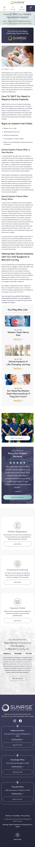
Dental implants (25, 296)
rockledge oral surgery (8, 302)
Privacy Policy (25, 815)
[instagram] (15, 721)
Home (5, 21)
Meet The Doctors (17, 438)
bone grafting (16, 296)
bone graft (8, 296)
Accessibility (16, 815)
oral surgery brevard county (23, 300)
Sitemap (8, 815)
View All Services (17, 678)
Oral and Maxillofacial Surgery (22, 21)
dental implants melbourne (10, 298)
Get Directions (17, 739)
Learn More (17, 544)
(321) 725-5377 (17, 745)
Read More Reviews (17, 497)
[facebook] (20, 721)
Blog (9, 21)
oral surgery (10, 300)
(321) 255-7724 (17, 772)
